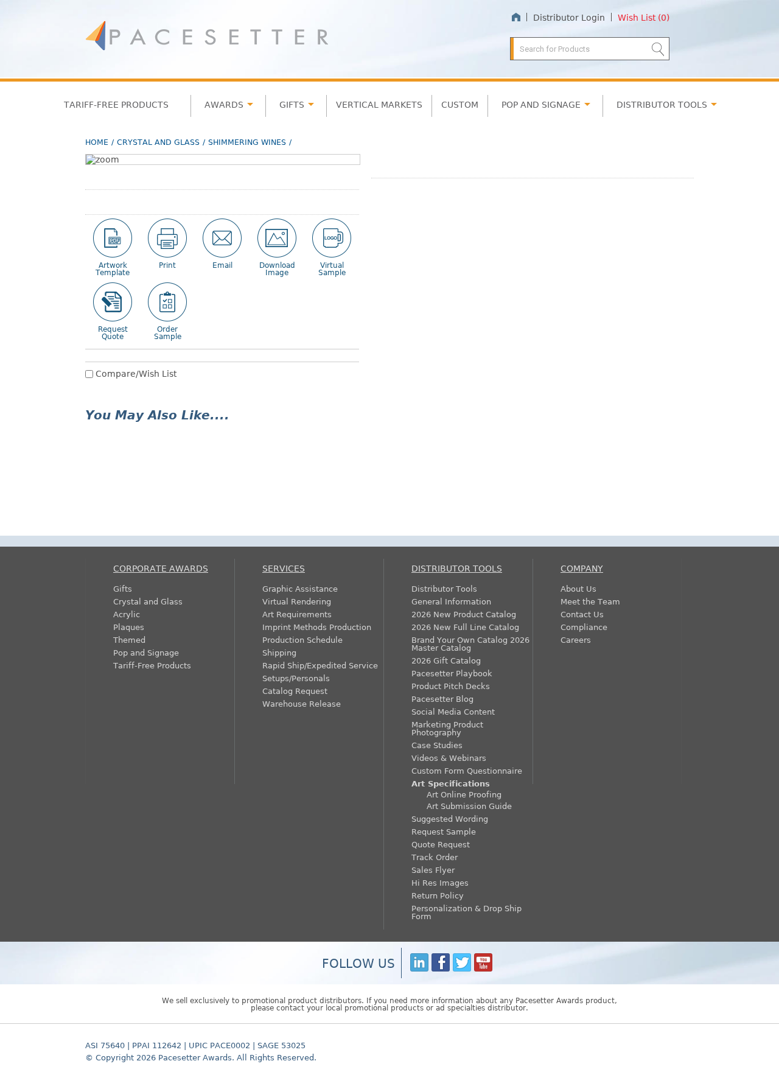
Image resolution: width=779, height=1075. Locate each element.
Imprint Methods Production (316, 627)
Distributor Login (569, 17)
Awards (223, 104)
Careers (576, 639)
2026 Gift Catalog (446, 660)
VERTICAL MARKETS (379, 104)
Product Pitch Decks (450, 686)
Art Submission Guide (469, 805)
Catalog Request (294, 691)
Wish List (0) (643, 17)
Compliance (584, 627)
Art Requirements (297, 614)
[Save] (276, 238)
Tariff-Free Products (116, 104)
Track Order (434, 857)
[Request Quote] (112, 301)
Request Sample (443, 831)
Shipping (279, 652)
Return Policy (437, 895)
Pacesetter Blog (442, 698)
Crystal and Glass (158, 142)
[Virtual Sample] (331, 238)
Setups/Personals (296, 678)
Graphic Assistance (300, 588)
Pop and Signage (146, 652)
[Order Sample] (167, 301)
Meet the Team (590, 601)
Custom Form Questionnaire (466, 770)
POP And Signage (541, 104)
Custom (459, 104)
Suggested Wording (449, 818)
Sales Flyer (433, 870)
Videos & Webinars (448, 758)
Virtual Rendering (296, 601)
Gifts (291, 104)
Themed (129, 639)
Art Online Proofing (464, 794)
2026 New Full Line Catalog (465, 627)
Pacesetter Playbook (451, 673)
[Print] (167, 238)
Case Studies (437, 745)
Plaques (128, 627)
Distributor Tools (444, 588)
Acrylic (126, 614)
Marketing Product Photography (447, 728)
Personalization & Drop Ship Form (466, 912)
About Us (578, 588)
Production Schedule (302, 639)
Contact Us (582, 614)
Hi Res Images (440, 882)
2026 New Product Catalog (463, 614)
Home (515, 17)
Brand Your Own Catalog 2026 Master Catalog (470, 643)
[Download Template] (112, 238)
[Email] (222, 238)
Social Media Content (453, 711)
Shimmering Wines (247, 142)
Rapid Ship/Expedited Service (320, 665)
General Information (451, 601)
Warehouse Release (301, 703)
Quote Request (440, 844)
